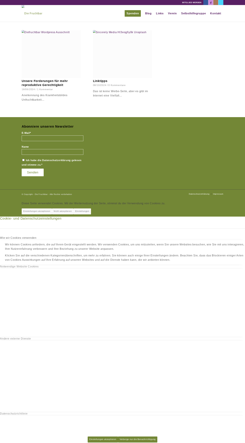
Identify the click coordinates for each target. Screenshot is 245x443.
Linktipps (100, 81)
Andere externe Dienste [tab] (15, 338)
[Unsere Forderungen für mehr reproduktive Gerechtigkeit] (51, 54)
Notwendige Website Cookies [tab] (19, 266)
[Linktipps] (122, 54)
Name (25, 146)
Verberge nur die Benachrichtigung (138, 439)
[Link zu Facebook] (205, 2)
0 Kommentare (117, 85)
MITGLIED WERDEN (192, 2)
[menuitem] (132, 13)
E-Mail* (26, 133)
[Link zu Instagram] (215, 2)
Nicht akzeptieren (63, 211)
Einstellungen (82, 211)
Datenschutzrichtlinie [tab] (14, 413)
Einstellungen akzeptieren (36, 211)
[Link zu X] (220, 2)
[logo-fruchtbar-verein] (32, 13)
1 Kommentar (45, 89)
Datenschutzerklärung (56, 160)
